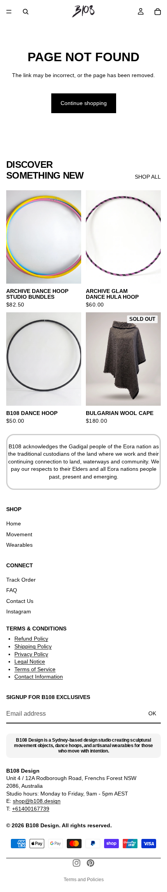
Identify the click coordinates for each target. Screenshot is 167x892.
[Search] (25, 11)
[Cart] (157, 11)
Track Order (21, 579)
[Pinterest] (90, 863)
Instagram (18, 611)
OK (152, 713)
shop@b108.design (37, 801)
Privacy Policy (31, 654)
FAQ (11, 590)
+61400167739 (30, 808)
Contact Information (38, 676)
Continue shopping (84, 103)
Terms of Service (35, 669)
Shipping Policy (33, 646)
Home (13, 523)
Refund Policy (31, 638)
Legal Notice (29, 661)
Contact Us (19, 601)
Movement (19, 534)
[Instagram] (76, 863)
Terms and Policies (84, 879)
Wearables (19, 545)
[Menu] (9, 12)
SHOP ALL (148, 177)
